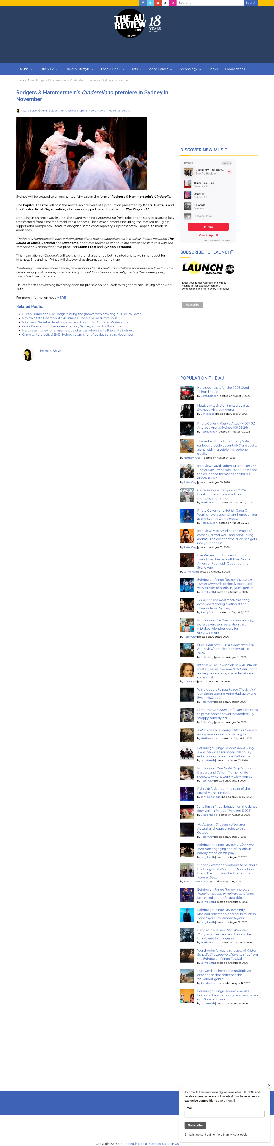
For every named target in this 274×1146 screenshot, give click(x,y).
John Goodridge (211, 797)
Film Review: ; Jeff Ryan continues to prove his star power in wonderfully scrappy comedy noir (227, 714)
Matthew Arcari (193, 457)
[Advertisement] (137, 51)
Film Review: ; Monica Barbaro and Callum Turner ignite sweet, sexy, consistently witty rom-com (226, 772)
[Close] (269, 1085)
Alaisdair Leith (209, 983)
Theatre (111, 110)
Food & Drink (110, 69)
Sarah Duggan (209, 395)
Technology (188, 69)
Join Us (173, 1144)
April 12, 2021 (49, 110)
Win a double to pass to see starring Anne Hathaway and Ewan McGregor (226, 693)
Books (213, 69)
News (92, 110)
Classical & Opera (76, 110)
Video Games (158, 69)
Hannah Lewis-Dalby (196, 881)
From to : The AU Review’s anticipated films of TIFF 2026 (226, 649)
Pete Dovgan (209, 431)
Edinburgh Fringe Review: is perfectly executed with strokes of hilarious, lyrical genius (225, 584)
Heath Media (137, 1144)
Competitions (235, 69)
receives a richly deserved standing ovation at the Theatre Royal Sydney (223, 604)
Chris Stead (208, 413)
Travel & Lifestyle (77, 69)
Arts (135, 69)
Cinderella (123, 110)
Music (24, 69)
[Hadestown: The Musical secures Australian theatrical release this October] (187, 830)
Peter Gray (190, 482)
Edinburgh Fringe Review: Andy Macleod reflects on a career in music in (226, 914)
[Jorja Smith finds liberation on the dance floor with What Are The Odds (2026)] (187, 812)
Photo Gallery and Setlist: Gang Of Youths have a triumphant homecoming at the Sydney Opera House (227, 515)
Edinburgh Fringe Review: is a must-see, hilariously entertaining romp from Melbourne (225, 752)
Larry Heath (191, 571)
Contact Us (157, 1144)
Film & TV (47, 69)
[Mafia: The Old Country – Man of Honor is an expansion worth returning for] (187, 735)
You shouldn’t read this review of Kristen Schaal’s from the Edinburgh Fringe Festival (227, 954)
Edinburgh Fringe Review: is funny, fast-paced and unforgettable (226, 894)
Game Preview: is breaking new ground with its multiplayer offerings (221, 494)
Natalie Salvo (28, 110)
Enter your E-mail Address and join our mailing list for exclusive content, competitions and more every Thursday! (205, 285)
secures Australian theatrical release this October (221, 828)
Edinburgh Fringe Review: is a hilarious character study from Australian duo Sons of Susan (227, 995)
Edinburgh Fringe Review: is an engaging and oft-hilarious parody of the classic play (225, 849)
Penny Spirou (209, 612)
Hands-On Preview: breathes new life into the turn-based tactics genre (224, 934)
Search (251, 2)
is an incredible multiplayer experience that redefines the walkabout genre (224, 975)
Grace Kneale (209, 814)
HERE (61, 297)
